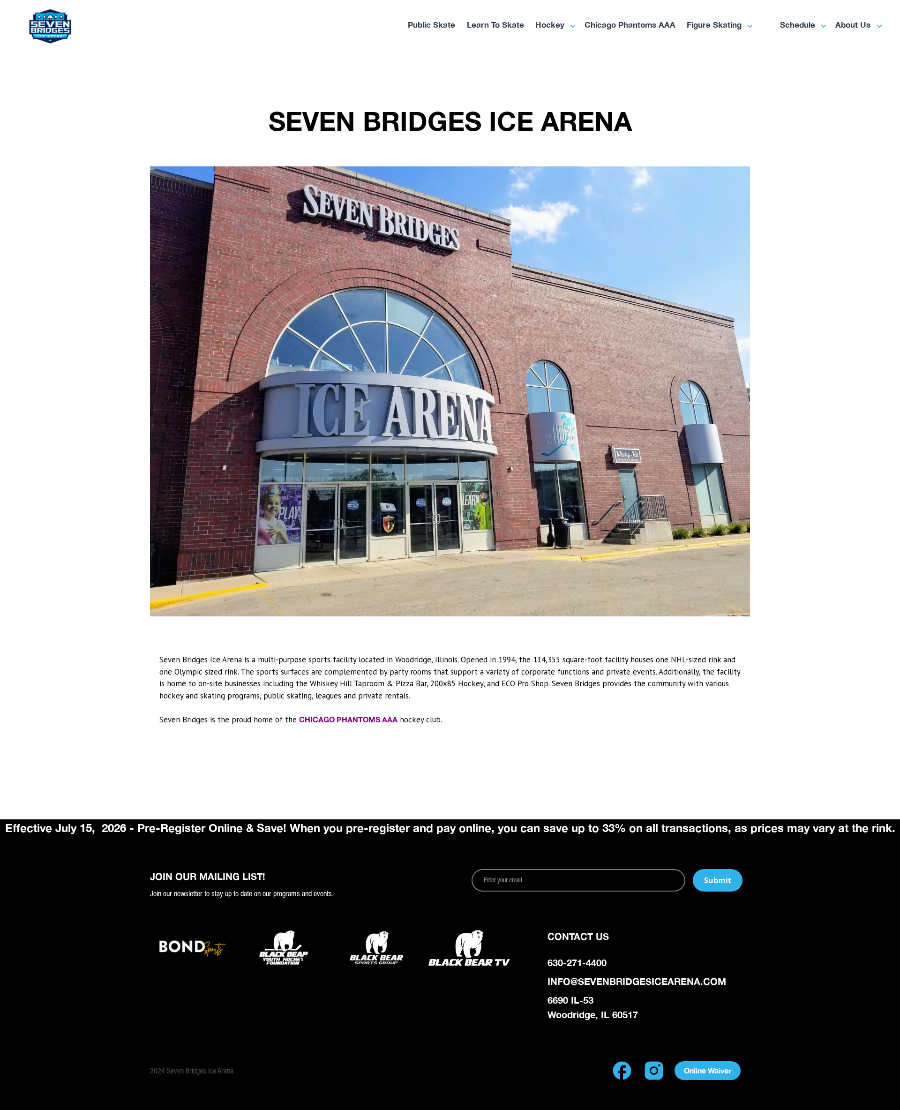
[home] (82, 26)
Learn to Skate (495, 25)
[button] (551, 26)
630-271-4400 (577, 962)
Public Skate (431, 25)
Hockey (549, 25)
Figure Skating (714, 25)
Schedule (797, 25)
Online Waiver (707, 1070)
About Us (852, 25)
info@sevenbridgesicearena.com (637, 981)
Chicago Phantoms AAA (630, 25)
